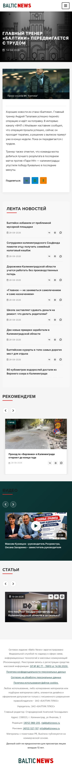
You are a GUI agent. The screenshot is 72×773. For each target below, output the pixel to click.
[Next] (13, 410)
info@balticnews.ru (50, 728)
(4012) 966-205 (32, 722)
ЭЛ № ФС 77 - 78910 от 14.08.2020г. (49, 666)
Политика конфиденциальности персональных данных (36, 671)
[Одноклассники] (43, 180)
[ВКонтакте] (26, 180)
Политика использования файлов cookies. (36, 682)
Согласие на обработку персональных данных (36, 677)
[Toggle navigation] (65, 5)
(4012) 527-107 (30, 728)
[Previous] (6, 410)
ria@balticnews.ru (50, 722)
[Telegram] (35, 180)
